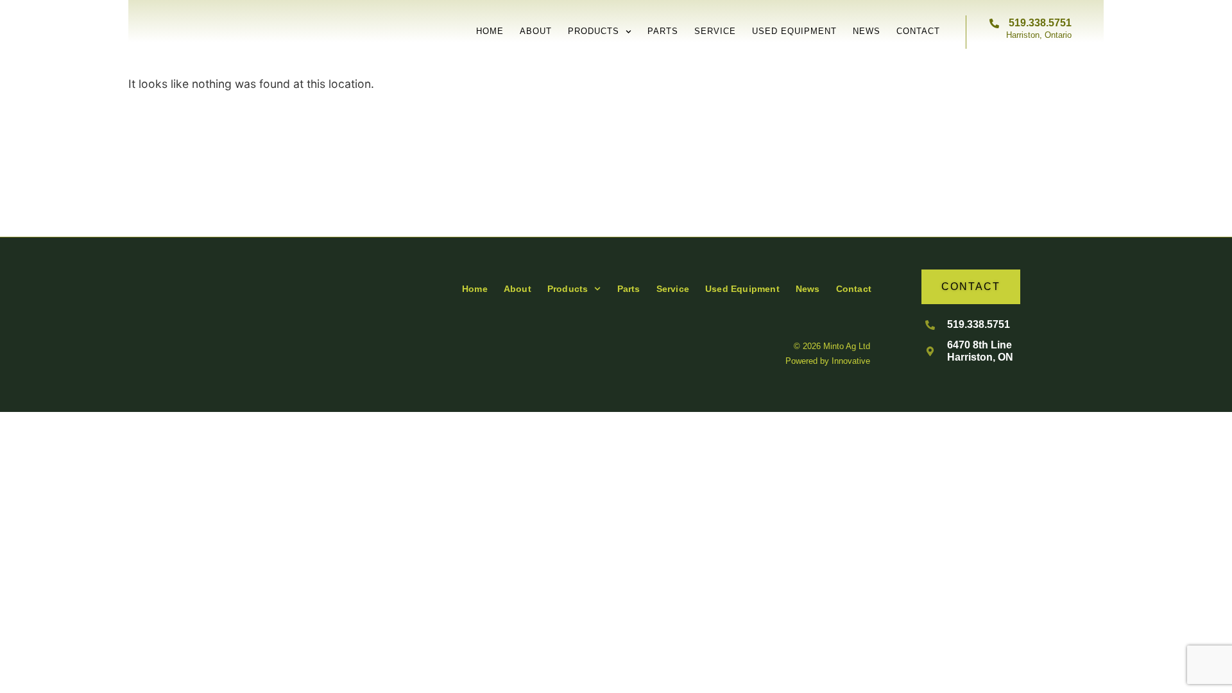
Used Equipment (794, 31)
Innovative (851, 361)
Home (490, 31)
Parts (662, 31)
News (866, 31)
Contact (918, 31)
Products (593, 31)
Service (715, 31)
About (536, 31)
